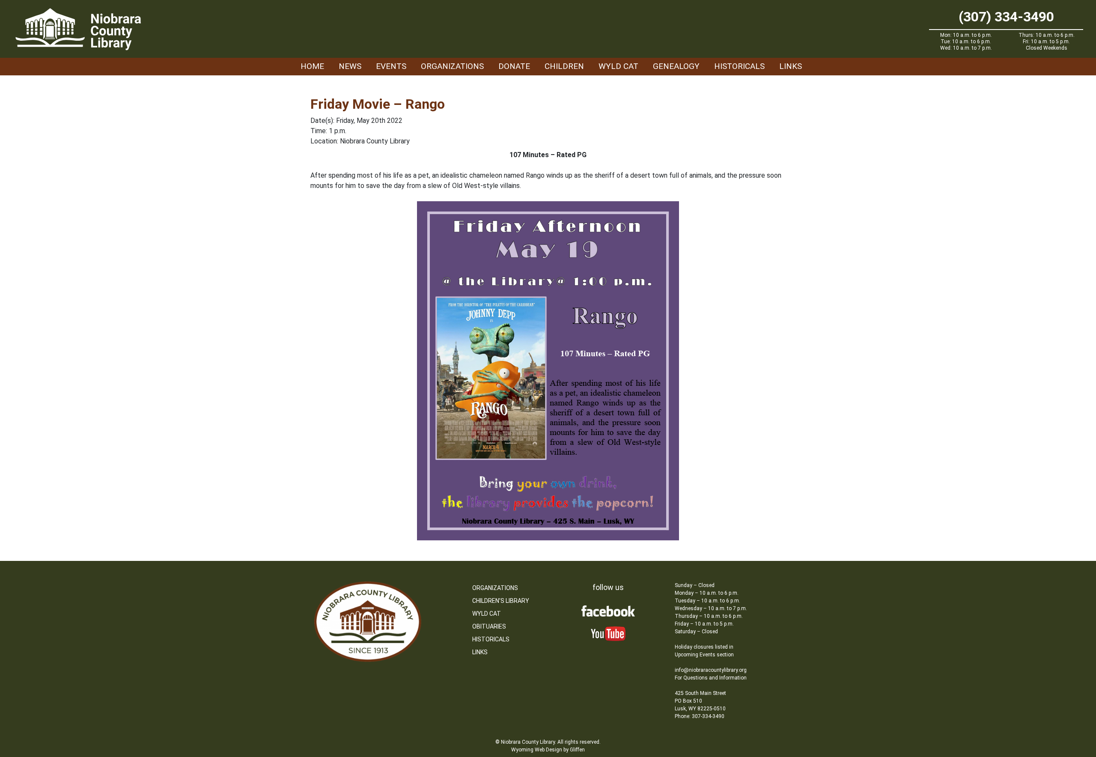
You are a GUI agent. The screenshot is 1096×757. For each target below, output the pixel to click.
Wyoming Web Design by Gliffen (548, 750)
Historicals (739, 66)
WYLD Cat (618, 66)
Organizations (452, 66)
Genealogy (676, 66)
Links (790, 66)
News (350, 66)
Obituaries (489, 626)
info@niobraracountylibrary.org (711, 670)
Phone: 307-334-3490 (699, 716)
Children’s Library (500, 600)
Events (391, 66)
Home (312, 66)
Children (564, 66)
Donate (514, 66)
